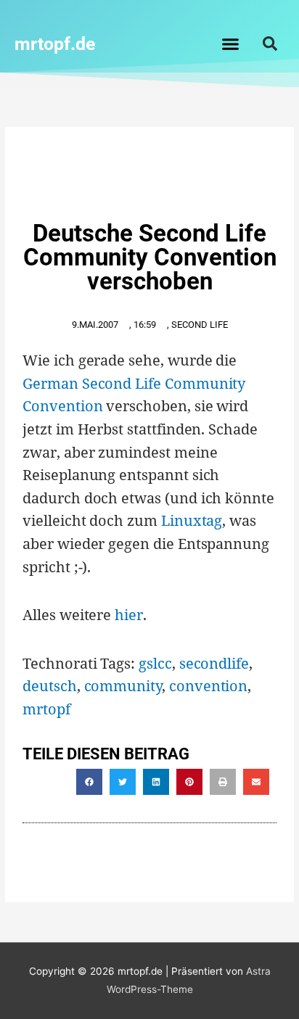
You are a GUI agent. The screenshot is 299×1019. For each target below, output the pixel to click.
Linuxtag (192, 520)
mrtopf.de (55, 43)
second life (199, 324)
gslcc (155, 663)
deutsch (49, 686)
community (123, 686)
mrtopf (46, 709)
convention (208, 686)
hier (129, 614)
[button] (231, 43)
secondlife (214, 663)
